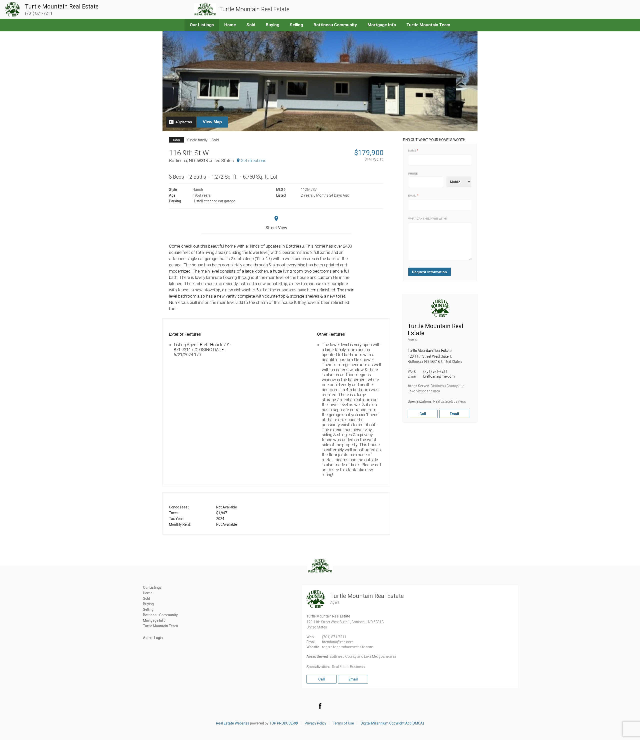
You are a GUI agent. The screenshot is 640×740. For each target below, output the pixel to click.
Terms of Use (343, 723)
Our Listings (202, 24)
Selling (296, 24)
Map (212, 122)
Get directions (253, 160)
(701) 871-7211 (435, 371)
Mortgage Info (382, 24)
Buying (272, 24)
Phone (413, 173)
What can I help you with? (427, 218)
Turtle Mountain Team (428, 24)
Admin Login (153, 638)
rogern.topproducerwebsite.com (347, 647)
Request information (429, 272)
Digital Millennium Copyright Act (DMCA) (392, 723)
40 (184, 122)
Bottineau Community (335, 24)
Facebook (320, 706)
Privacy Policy (315, 723)
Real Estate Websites (232, 723)
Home (230, 24)
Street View (276, 227)
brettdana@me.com (439, 376)
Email (412, 195)
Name (412, 150)
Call (423, 414)
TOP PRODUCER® (283, 723)
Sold (250, 24)
